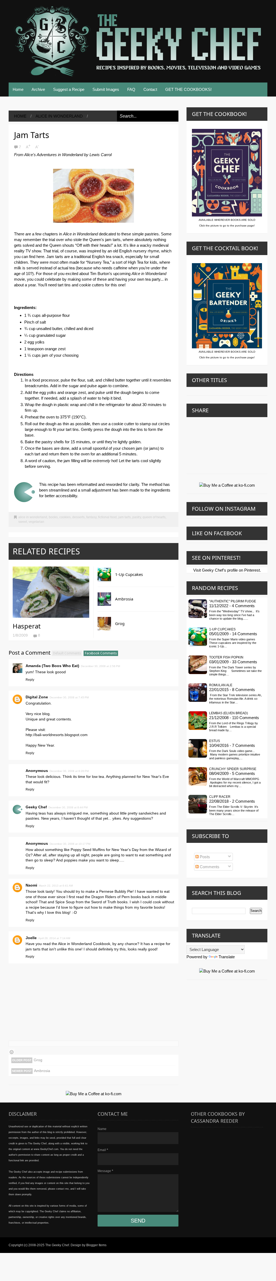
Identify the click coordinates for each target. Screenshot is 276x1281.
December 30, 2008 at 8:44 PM (68, 807)
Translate (227, 956)
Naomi (31, 885)
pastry (136, 517)
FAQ (131, 89)
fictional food (107, 517)
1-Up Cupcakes (129, 574)
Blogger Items (96, 1245)
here (40, 256)
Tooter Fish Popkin (226, 657)
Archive (38, 89)
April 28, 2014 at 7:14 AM (54, 938)
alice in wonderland (59, 116)
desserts (78, 517)
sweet (22, 522)
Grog (120, 623)
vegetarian (36, 522)
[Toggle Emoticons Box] (12, 1051)
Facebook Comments (101, 653)
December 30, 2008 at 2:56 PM (100, 666)
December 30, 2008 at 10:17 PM (70, 843)
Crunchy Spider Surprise (232, 769)
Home (18, 89)
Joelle (31, 938)
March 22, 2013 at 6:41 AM (56, 885)
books (53, 517)
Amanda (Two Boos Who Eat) (52, 666)
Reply (30, 680)
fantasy (91, 517)
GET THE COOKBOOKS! (188, 89)
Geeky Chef (36, 807)
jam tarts (124, 517)
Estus (214, 741)
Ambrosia (124, 599)
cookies (65, 517)
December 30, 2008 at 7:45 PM (69, 697)
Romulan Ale (220, 685)
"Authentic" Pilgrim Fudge (232, 601)
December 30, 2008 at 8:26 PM (69, 771)
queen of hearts (154, 517)
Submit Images (105, 89)
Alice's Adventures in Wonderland (53, 154)
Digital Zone (37, 697)
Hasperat (27, 625)
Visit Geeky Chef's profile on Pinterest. (227, 570)
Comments (209, 866)
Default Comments (67, 653)
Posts (204, 856)
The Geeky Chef (57, 1245)
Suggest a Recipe (68, 89)
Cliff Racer (219, 797)
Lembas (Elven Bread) (228, 713)
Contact (150, 89)
